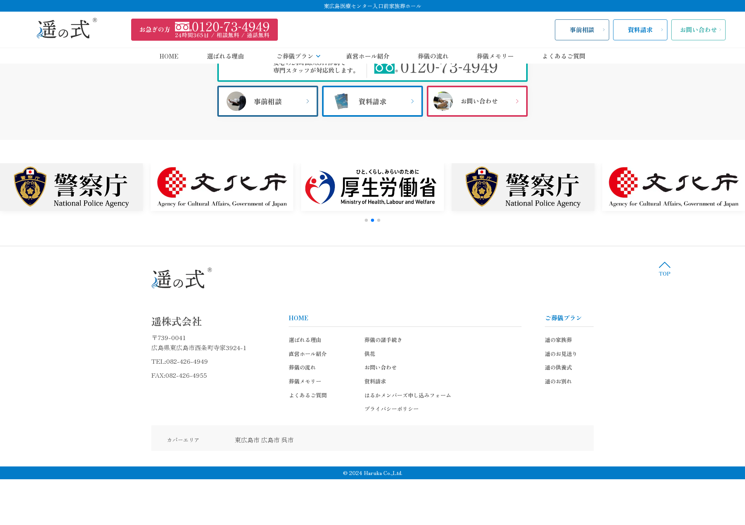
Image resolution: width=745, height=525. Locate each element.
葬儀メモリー (495, 55)
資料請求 (640, 29)
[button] (366, 220)
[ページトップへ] (664, 269)
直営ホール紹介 (368, 55)
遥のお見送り (561, 353)
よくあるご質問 (564, 55)
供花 (369, 353)
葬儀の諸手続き (383, 340)
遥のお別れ (558, 381)
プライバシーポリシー (391, 409)
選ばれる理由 (225, 55)
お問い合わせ (698, 29)
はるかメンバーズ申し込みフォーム (407, 395)
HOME (168, 55)
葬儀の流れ (433, 55)
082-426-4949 (187, 361)
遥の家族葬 (558, 340)
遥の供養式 (558, 367)
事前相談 (582, 29)
